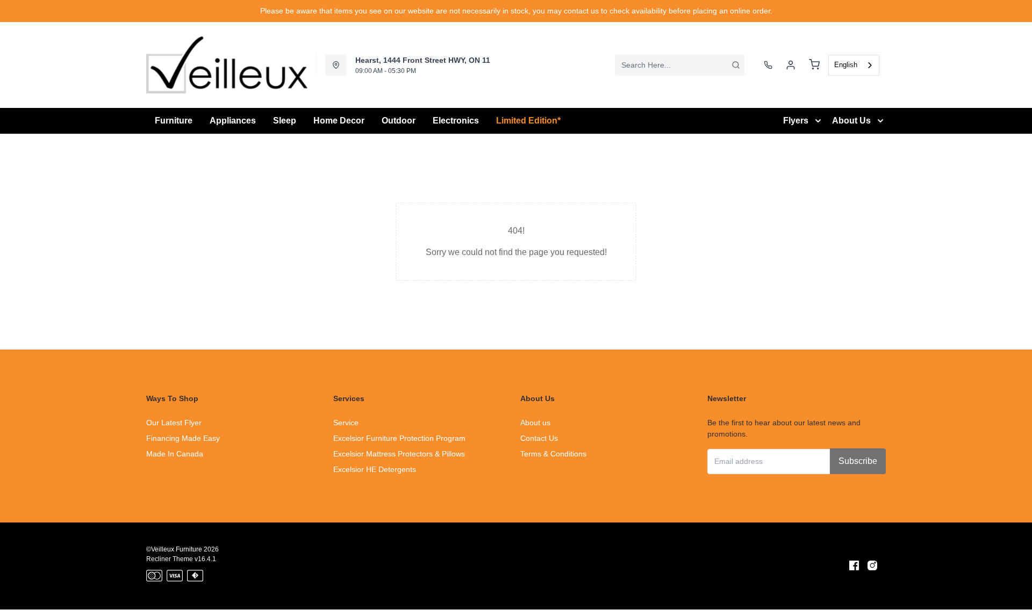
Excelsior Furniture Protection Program (399, 438)
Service (346, 422)
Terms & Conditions (553, 453)
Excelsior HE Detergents (374, 469)
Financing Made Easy (183, 438)
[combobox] (679, 65)
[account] (790, 65)
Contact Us (539, 438)
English (845, 65)
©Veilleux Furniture (174, 549)
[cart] (814, 65)
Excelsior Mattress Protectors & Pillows (399, 453)
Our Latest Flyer (174, 422)
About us (535, 422)
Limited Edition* (528, 120)
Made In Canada (174, 453)
